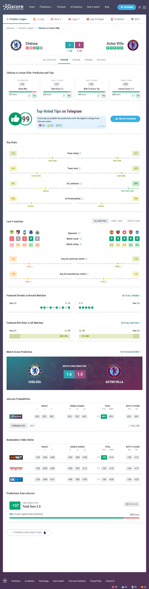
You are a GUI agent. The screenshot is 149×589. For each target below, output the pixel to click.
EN (116, 587)
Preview (64, 60)
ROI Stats (101, 60)
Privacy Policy (95, 581)
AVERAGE (46, 191)
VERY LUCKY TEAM (127, 191)
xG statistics (49, 60)
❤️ (41, 125)
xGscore (10, 28)
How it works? (58, 581)
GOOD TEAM (52, 161)
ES (145, 587)
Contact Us (110, 581)
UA (126, 587)
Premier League (26, 28)
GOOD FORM (121, 176)
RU (135, 587)
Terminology (44, 581)
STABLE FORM (36, 176)
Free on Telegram (127, 118)
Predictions (15, 581)
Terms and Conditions (77, 581)
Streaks (89, 60)
